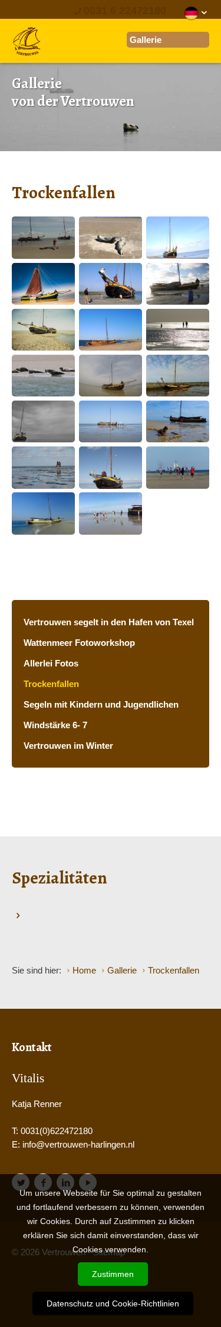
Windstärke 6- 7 (55, 725)
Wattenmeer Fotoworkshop (79, 643)
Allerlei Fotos (51, 663)
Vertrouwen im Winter (68, 746)
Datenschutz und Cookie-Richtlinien (113, 1303)
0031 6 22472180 (125, 10)
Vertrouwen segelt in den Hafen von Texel (109, 622)
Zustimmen (113, 1274)
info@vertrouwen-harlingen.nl (78, 1144)
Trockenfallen (51, 684)
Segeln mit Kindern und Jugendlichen (101, 704)
